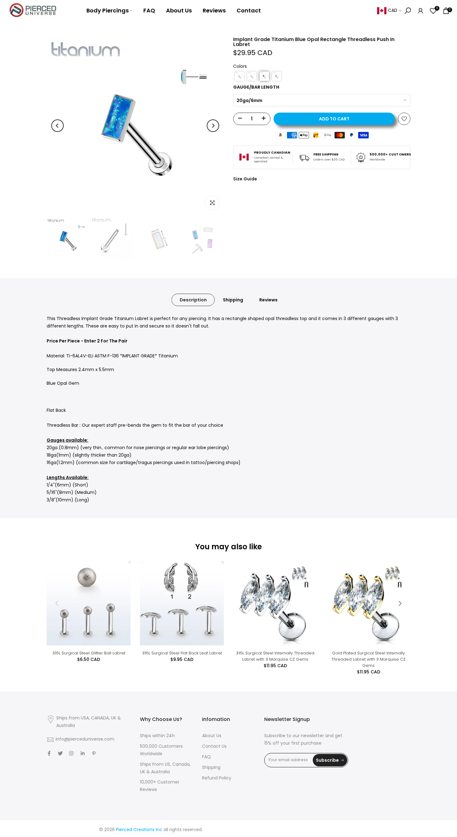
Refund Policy (216, 778)
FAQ (149, 10)
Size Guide (245, 179)
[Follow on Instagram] (71, 753)
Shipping (233, 300)
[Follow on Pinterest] (94, 753)
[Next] (213, 125)
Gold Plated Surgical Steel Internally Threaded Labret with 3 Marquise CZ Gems (368, 659)
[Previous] (57, 125)
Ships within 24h (157, 736)
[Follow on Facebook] (49, 753)
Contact (249, 10)
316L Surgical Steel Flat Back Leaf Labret (182, 653)
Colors (240, 66)
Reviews (214, 10)
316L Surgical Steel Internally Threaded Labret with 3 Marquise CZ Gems (275, 656)
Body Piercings (107, 10)
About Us (179, 10)
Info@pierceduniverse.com (85, 739)
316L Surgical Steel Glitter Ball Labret (88, 653)
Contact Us (214, 746)
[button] (239, 76)
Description (193, 300)
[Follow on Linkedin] (82, 753)
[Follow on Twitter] (60, 753)
